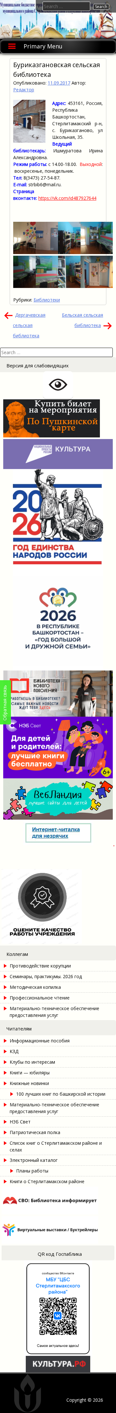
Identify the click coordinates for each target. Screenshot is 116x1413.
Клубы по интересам (32, 1062)
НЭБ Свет (20, 1122)
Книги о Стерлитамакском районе (47, 1181)
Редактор (23, 90)
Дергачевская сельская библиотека (29, 325)
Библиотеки (47, 300)
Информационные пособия (40, 1041)
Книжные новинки (29, 1083)
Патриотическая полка (35, 1132)
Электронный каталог (34, 1160)
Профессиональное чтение (40, 998)
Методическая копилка (35, 987)
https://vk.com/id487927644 (67, 198)
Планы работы (32, 1171)
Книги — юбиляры (30, 1073)
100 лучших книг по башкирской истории (60, 1094)
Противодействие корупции (40, 966)
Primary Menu (43, 46)
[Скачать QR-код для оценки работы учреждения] (58, 942)
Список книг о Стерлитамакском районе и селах (56, 1146)
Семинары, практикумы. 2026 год (46, 976)
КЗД (14, 1051)
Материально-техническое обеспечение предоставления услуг (54, 1011)
